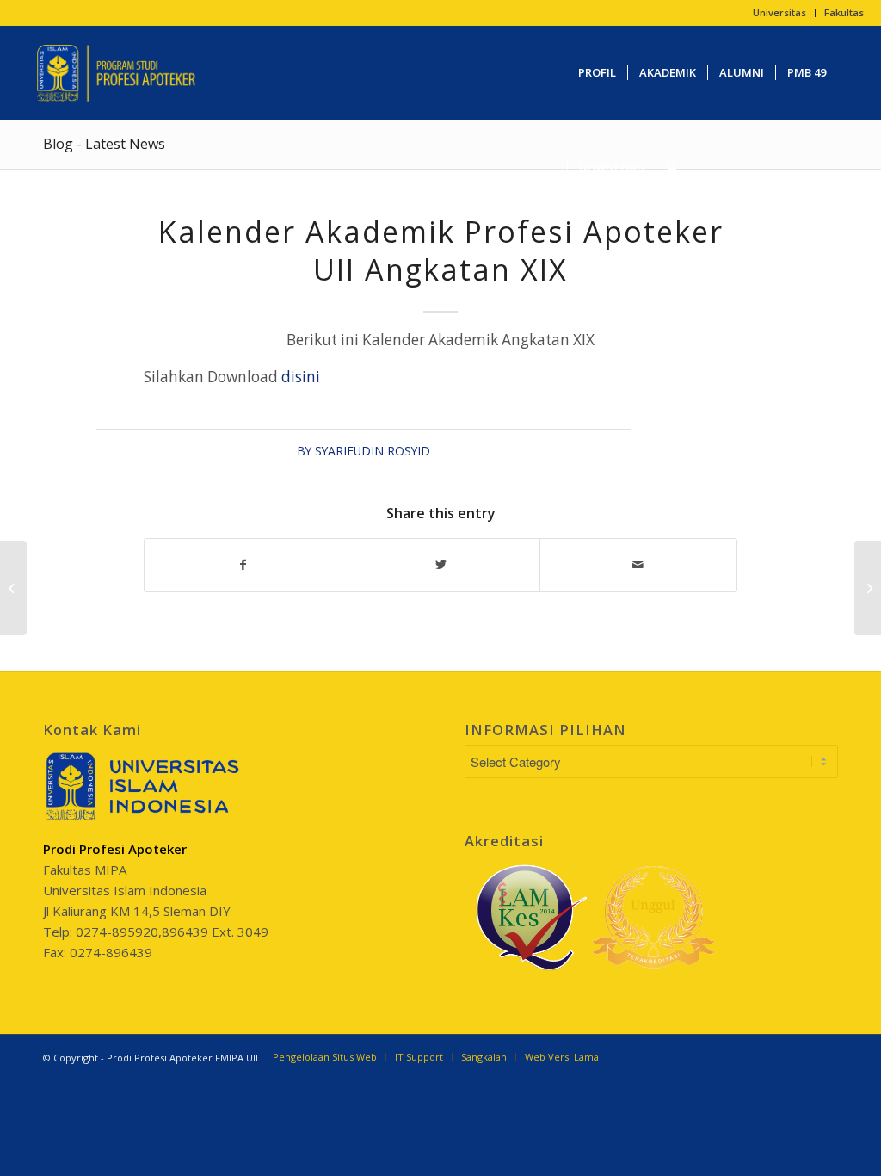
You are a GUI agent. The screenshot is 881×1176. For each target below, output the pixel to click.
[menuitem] (780, 13)
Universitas (779, 12)
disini (300, 377)
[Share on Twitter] (440, 565)
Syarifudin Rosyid (372, 451)
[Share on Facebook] (243, 565)
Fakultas (844, 12)
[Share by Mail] (638, 565)
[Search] (672, 167)
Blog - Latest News (104, 143)
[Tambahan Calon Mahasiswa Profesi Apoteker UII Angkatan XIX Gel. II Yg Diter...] (13, 588)
